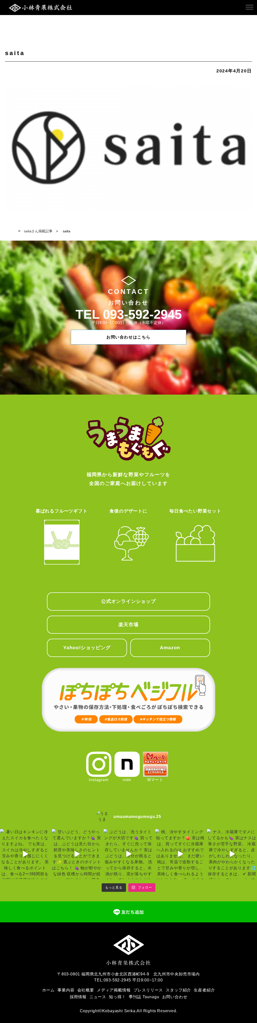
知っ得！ (117, 997)
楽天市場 (128, 624)
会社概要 (85, 990)
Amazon (170, 647)
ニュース (97, 997)
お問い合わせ (174, 997)
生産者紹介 (204, 990)
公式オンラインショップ (128, 601)
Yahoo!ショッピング (87, 647)
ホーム (48, 990)
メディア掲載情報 (114, 990)
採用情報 (78, 997)
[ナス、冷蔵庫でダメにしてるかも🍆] (232, 854)
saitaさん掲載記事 (38, 231)
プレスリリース (148, 990)
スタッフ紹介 (178, 990)
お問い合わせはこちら (128, 337)
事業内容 (65, 990)
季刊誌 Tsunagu (144, 997)
